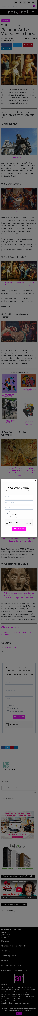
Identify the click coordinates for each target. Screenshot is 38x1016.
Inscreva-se (19, 529)
